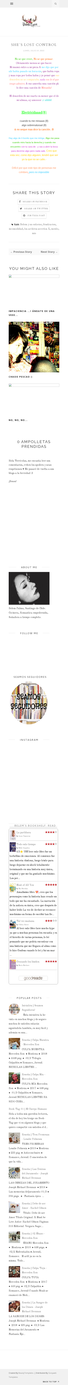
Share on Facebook (35, 202)
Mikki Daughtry (24, 848)
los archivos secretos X (37, 229)
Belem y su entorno (31, 224)
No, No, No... (18, 420)
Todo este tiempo (26, 844)
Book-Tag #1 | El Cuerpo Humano (28, 1109)
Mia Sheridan (23, 888)
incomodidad (16, 229)
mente (54, 229)
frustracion (49, 224)
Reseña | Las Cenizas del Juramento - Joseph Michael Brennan (35, 1173)
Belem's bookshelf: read (35, 825)
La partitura (23, 832)
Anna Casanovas (24, 836)
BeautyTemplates (26, 1373)
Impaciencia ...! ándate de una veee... (32, 313)
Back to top (50, 1381)
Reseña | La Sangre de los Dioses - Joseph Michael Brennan (35, 1307)
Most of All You (25, 885)
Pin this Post (36, 216)
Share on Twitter (36, 209)
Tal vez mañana (25, 921)
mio (34, 233)
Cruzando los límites (27, 962)
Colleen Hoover (24, 924)
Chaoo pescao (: (21, 376)
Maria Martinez (24, 965)
